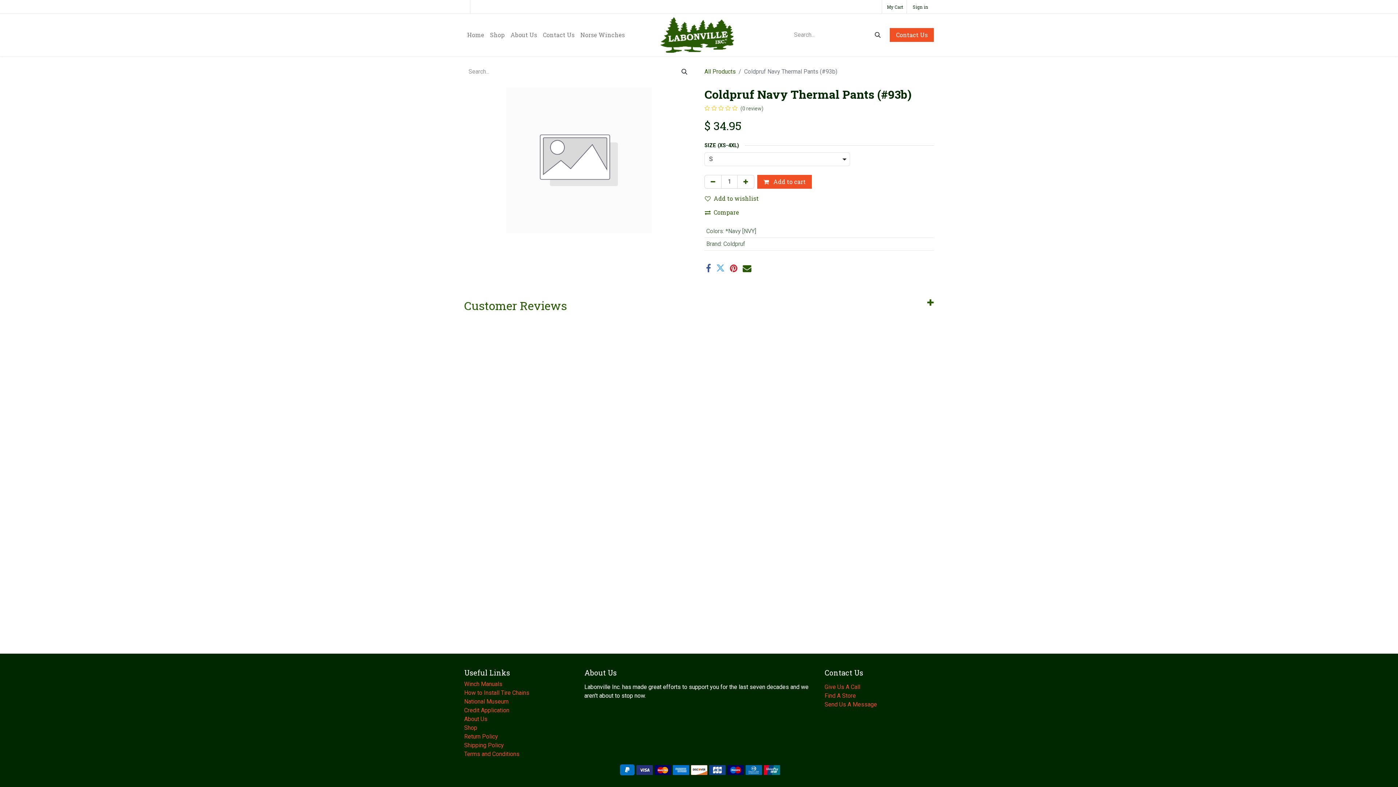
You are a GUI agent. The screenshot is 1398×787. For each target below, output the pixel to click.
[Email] (747, 268)
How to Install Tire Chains (496, 692)
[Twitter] (720, 268)
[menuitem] (475, 35)
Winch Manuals (483, 684)
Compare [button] (726, 212)
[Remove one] (713, 182)
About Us (476, 719)
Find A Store (840, 695)
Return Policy (481, 736)
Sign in (920, 7)
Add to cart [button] (789, 181)
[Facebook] (708, 268)
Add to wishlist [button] (736, 198)
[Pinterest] (734, 268)
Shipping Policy (484, 745)
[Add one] (745, 182)
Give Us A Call (842, 687)
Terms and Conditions (492, 754)
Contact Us (912, 35)
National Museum (487, 701)
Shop (470, 727)
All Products (720, 71)
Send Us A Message (851, 704)
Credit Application (487, 710)
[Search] (878, 35)
